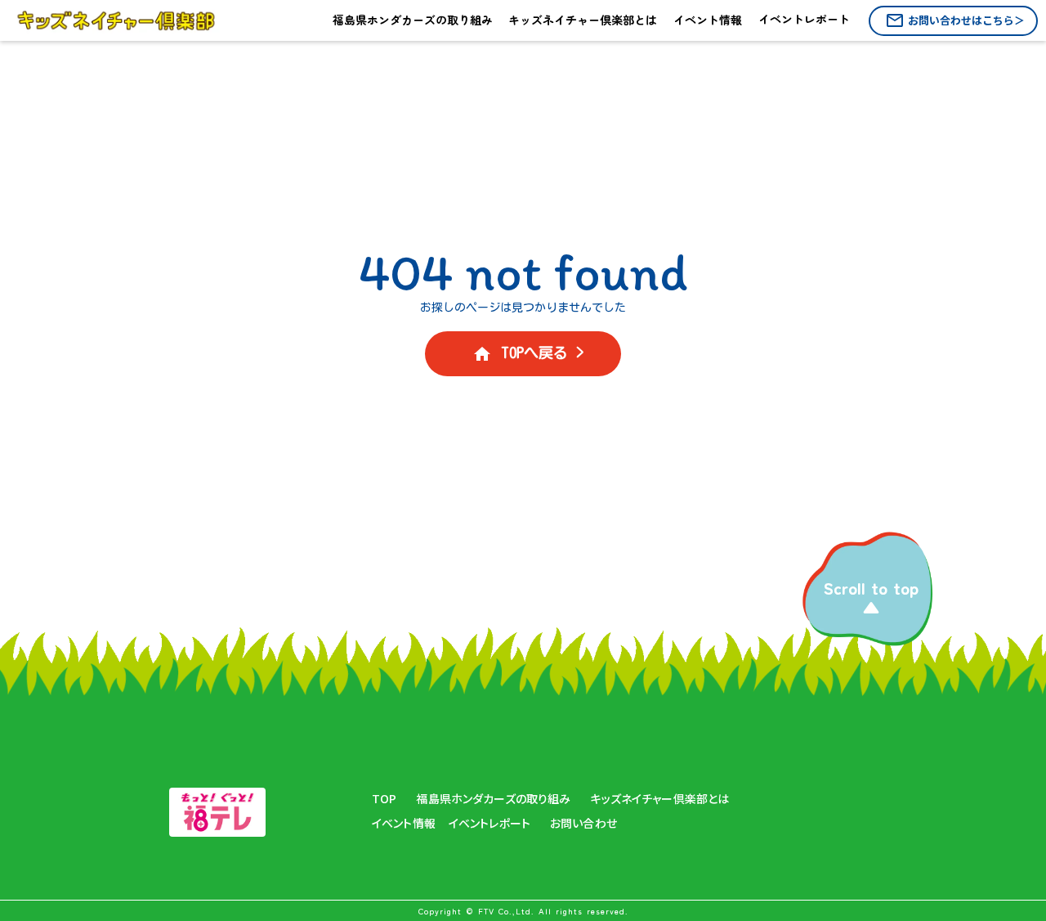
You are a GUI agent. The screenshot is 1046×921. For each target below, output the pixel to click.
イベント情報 (404, 823)
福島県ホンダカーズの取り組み (493, 798)
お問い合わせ (583, 823)
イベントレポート (489, 823)
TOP (384, 798)
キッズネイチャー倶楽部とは (659, 798)
